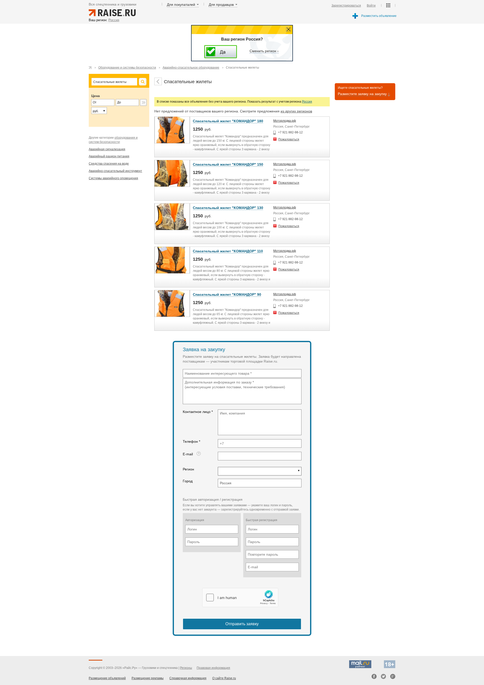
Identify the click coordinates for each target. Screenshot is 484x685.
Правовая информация (213, 668)
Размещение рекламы (148, 678)
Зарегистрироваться (346, 5)
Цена (95, 96)
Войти (371, 5)
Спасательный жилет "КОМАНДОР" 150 (228, 164)
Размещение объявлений (107, 678)
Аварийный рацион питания (109, 156)
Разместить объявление (379, 16)
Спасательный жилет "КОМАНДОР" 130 (228, 208)
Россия (307, 101)
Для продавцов (221, 5)
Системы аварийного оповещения (113, 178)
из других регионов (296, 111)
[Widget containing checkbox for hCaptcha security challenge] (240, 597)
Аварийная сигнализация (107, 149)
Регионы (186, 668)
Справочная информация (187, 678)
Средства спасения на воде (109, 163)
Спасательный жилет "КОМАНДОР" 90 (227, 294)
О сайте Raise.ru (224, 678)
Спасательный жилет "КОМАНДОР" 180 (228, 121)
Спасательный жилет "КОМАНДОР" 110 (228, 251)
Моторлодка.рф (284, 121)
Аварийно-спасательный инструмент (115, 171)
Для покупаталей (181, 5)
